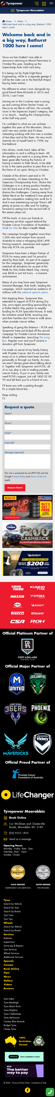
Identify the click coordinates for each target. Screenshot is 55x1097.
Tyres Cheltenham (12, 1013)
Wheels (8, 922)
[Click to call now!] (37, 3)
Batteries (8, 938)
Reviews (9, 988)
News (7, 976)
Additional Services (13, 957)
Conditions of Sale (38, 1083)
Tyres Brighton (11, 1010)
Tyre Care (8, 915)
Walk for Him (10, 228)
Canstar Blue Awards (14, 1021)
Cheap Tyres (10, 1029)
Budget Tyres (10, 1025)
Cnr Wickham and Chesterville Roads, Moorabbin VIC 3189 (27, 825)
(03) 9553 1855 (19, 833)
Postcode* (10, 442)
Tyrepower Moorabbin (30, 10)
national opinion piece (35, 292)
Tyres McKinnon (12, 1017)
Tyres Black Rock (12, 1006)
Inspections (9, 941)
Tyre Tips (8, 919)
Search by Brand (12, 911)
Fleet (7, 972)
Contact (8, 964)
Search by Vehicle (13, 903)
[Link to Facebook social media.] (27, 1090)
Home (8, 21)
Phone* (8, 423)
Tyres (7, 900)
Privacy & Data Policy (21, 1083)
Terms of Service (38, 476)
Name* (8, 413)
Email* (8, 433)
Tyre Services (10, 949)
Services (9, 934)
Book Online (11, 968)
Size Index (9, 998)
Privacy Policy (18, 476)
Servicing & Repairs (13, 945)
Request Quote (14, 487)
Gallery (8, 980)
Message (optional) (14, 452)
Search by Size (11, 907)
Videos (8, 984)
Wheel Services (11, 953)
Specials (9, 961)
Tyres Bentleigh (11, 1002)
